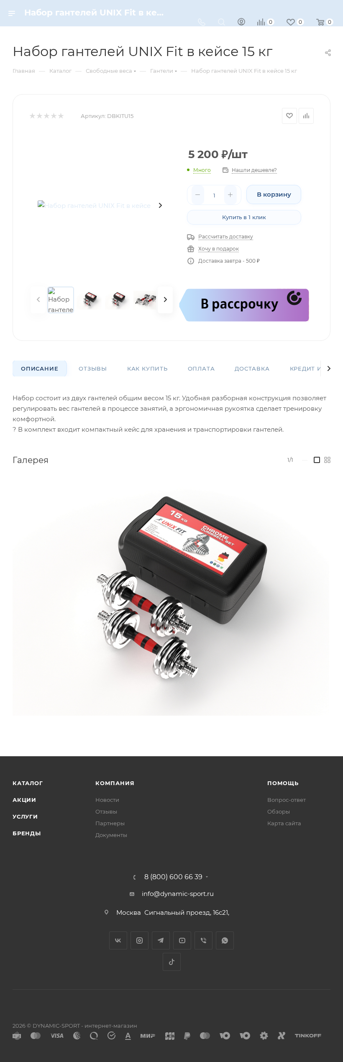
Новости (107, 799)
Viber (203, 940)
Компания (114, 783)
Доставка (252, 368)
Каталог (28, 783)
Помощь (283, 783)
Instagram (139, 940)
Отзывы (93, 368)
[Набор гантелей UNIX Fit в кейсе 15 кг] (102, 205)
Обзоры (278, 811)
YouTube (182, 940)
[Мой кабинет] (241, 23)
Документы (111, 835)
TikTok (172, 962)
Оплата (201, 368)
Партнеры (110, 823)
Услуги (25, 816)
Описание (39, 368)
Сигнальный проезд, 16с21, (187, 912)
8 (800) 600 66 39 (173, 877)
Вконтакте (118, 940)
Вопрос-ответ (286, 799)
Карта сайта (284, 823)
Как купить (147, 368)
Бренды (27, 833)
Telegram (161, 940)
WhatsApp (225, 940)
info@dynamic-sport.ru (178, 894)
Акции (24, 799)
